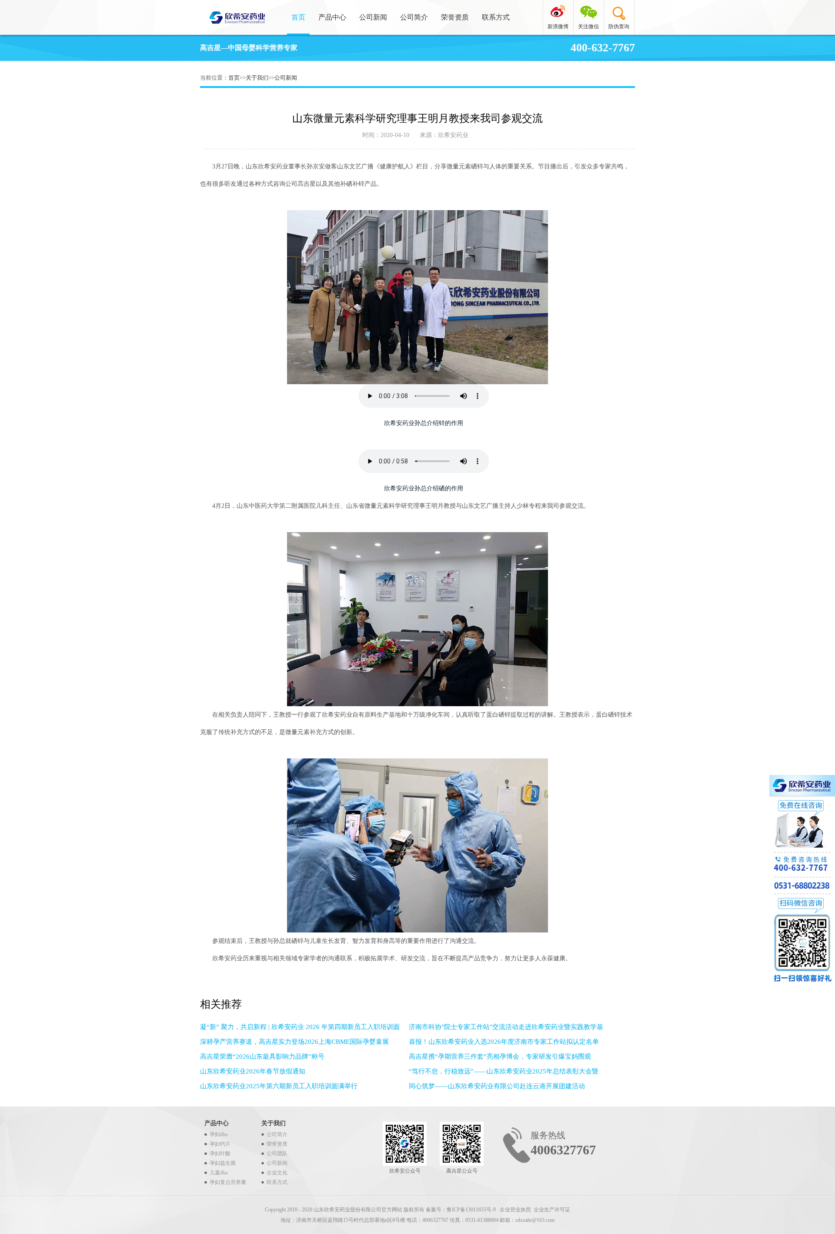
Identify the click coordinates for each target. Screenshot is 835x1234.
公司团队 (277, 1153)
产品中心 (332, 17)
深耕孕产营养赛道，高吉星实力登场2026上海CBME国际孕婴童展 (294, 1041)
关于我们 (257, 77)
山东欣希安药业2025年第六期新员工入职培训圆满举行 (278, 1086)
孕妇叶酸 (220, 1153)
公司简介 (414, 17)
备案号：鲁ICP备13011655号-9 (461, 1210)
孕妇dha (218, 1134)
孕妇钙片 (220, 1144)
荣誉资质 (455, 17)
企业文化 (277, 1173)
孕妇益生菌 (223, 1163)
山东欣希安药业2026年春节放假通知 (252, 1071)
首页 (298, 17)
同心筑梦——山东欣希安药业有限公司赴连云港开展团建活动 (497, 1086)
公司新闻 (373, 17)
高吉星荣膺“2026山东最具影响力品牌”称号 (262, 1056)
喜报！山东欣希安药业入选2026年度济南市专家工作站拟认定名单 (504, 1041)
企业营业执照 (515, 1210)
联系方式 (496, 17)
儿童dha (218, 1173)
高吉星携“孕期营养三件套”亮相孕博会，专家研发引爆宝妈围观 (500, 1056)
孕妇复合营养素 (228, 1182)
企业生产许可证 (552, 1210)
